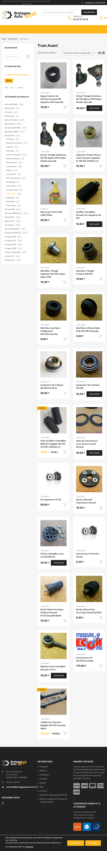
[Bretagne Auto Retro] (19, 18)
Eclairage (10, 198)
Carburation (11, 166)
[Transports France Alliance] (96, 827)
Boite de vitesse (13, 159)
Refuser (93, 843)
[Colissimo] (77, 827)
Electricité (10, 201)
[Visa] (84, 786)
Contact (43, 791)
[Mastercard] (92, 786)
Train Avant (45, 93)
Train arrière (11, 186)
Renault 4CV (10, 124)
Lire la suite (94, 108)
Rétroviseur (10, 116)
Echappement (12, 190)
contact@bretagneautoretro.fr (22, 787)
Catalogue (44, 775)
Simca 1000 (9, 108)
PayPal (85, 772)
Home (4, 39)
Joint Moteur (11, 162)
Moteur (9, 170)
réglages (29, 847)
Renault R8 (12, 39)
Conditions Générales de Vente (53, 795)
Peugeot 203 (10, 241)
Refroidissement (13, 178)
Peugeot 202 (10, 237)
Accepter (75, 843)
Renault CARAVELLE (13, 213)
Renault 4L (9, 225)
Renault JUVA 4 (11, 120)
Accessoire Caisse (14, 143)
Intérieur (10, 147)
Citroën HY (9, 256)
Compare (44, 767)
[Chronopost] (87, 827)
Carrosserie (11, 174)
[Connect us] (3, 803)
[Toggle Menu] (103, 28)
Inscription (100, 3)
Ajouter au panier (65, 107)
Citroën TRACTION (12, 252)
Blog (41, 787)
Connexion (89, 3)
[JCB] (76, 792)
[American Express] (100, 786)
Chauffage (10, 182)
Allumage (10, 151)
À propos (43, 779)
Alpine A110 (9, 221)
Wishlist (43, 771)
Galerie (43, 783)
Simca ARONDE (11, 104)
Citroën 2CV (10, 260)
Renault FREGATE (12, 229)
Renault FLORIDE (12, 132)
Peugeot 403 (10, 244)
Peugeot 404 (10, 248)
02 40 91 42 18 (80, 19)
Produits (44, 209)
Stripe (76, 772)
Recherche (28, 57)
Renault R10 (10, 209)
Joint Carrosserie (13, 155)
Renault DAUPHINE (13, 128)
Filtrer (9, 80)
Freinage (10, 139)
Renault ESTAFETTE (13, 233)
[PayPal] (76, 786)
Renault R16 (10, 217)
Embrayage (11, 205)
